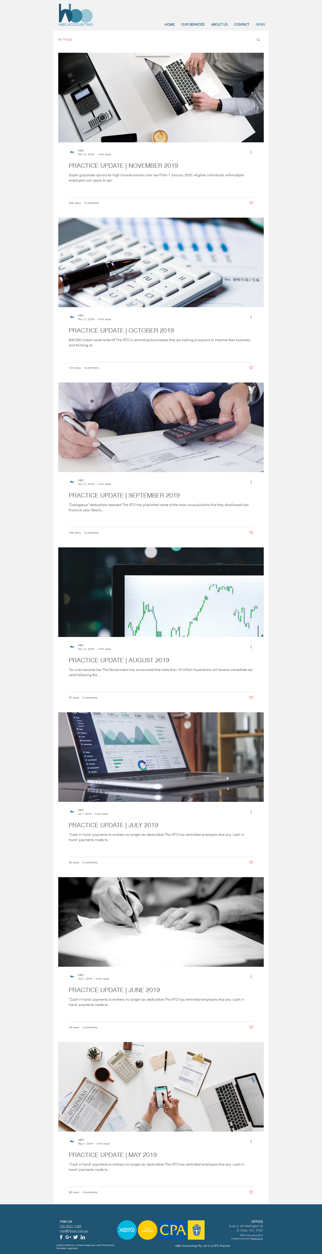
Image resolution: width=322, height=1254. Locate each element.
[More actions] (252, 152)
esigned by (257, 1238)
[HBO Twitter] (76, 1237)
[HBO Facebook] (61, 1237)
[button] (258, 40)
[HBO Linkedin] (83, 1237)
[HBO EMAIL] (68, 1237)
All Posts (65, 39)
